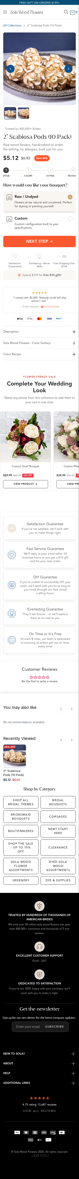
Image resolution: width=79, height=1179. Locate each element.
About (8, 1063)
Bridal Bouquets (58, 802)
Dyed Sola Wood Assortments (58, 866)
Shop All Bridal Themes (21, 802)
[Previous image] (10, 69)
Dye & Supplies (58, 880)
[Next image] (68, 69)
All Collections (12, 25)
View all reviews (39, 1111)
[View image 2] (23, 113)
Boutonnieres (21, 831)
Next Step (37, 241)
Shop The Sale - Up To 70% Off (20, 848)
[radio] (39, 201)
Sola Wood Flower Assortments (21, 866)
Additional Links (16, 1083)
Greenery (21, 880)
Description (11, 331)
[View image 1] (10, 113)
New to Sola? (14, 1054)
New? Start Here (58, 831)
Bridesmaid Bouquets (21, 817)
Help (6, 1073)
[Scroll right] (72, 709)
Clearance (58, 847)
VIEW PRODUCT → (25, 484)
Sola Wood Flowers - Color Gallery (26, 343)
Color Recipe (12, 354)
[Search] (66, 12)
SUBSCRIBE (54, 1026)
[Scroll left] (61, 709)
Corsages (58, 817)
